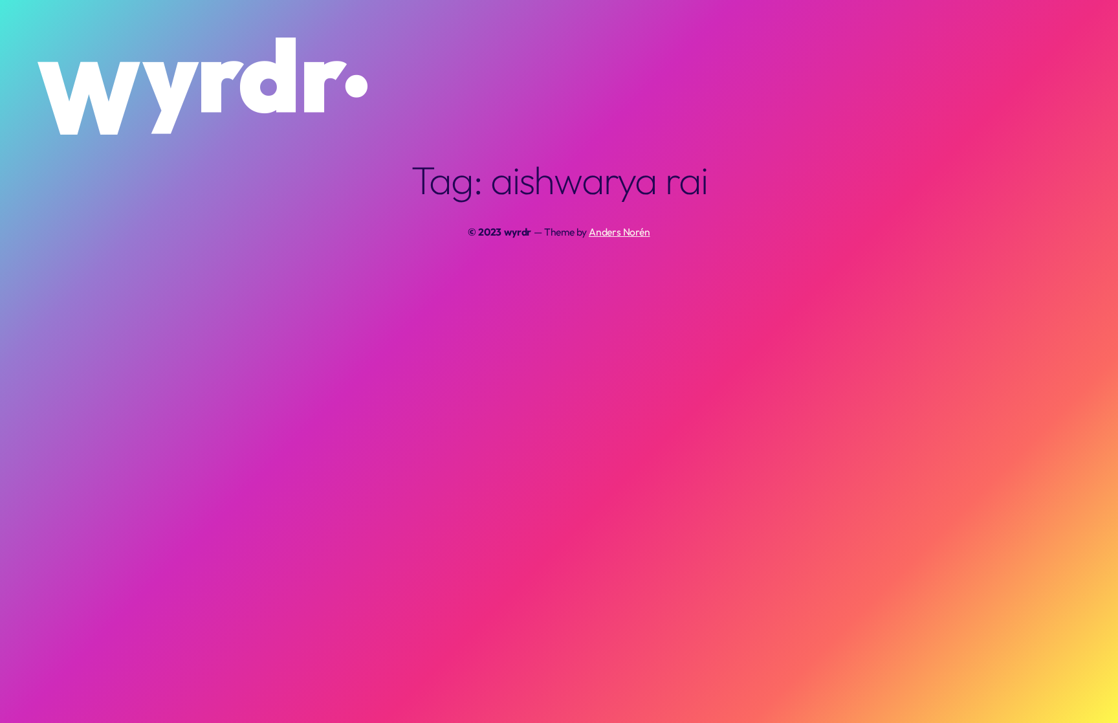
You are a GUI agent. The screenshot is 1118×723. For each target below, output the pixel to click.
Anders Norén (619, 231)
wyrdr (517, 231)
